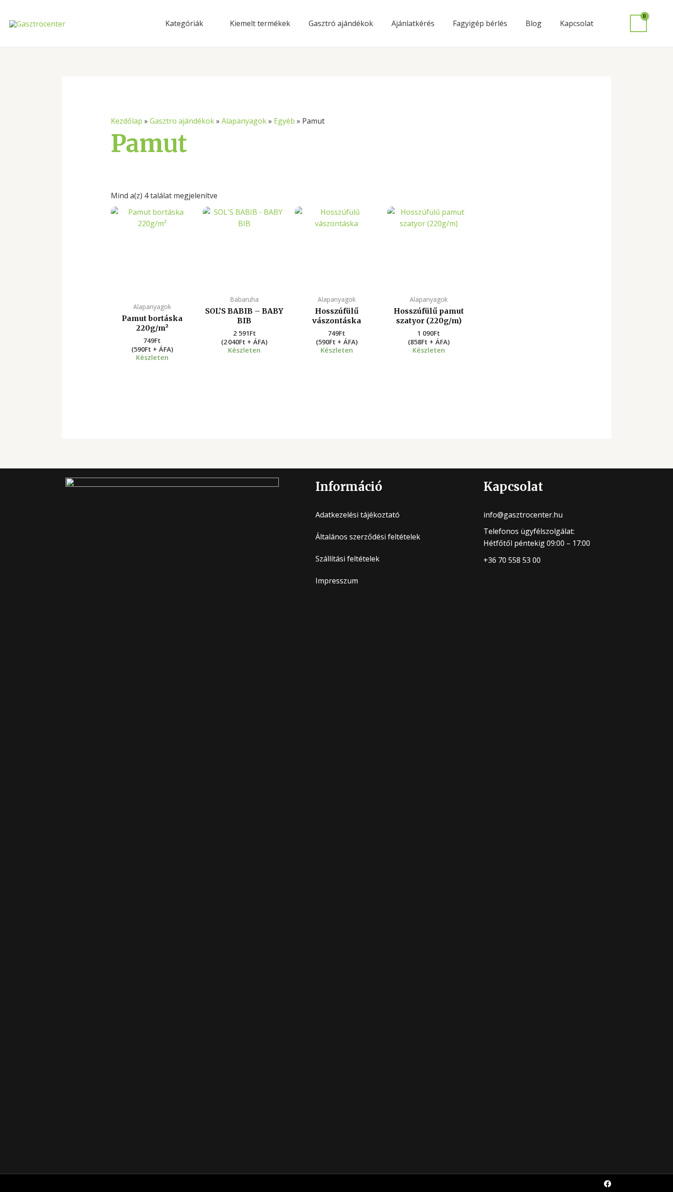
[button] (660, 23)
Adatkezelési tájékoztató (357, 515)
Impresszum (336, 581)
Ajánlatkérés (412, 23)
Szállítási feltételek (347, 559)
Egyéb (284, 121)
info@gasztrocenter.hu (523, 515)
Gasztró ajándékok (341, 23)
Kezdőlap (126, 121)
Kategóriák (184, 23)
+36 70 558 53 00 (512, 560)
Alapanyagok (244, 121)
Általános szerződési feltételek (367, 537)
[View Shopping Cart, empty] (638, 24)
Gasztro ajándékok (182, 121)
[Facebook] (607, 1183)
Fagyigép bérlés (480, 23)
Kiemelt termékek (260, 23)
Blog (534, 23)
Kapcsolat (576, 23)
